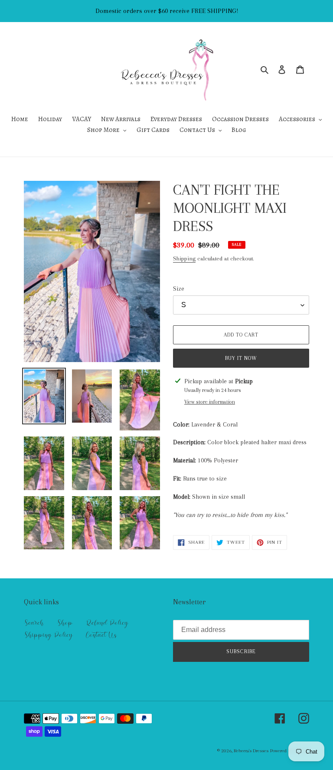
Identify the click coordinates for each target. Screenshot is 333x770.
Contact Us (101, 635)
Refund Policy (107, 623)
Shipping (184, 258)
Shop (65, 623)
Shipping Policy (48, 635)
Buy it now (241, 358)
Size (178, 288)
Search (34, 623)
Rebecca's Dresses (251, 751)
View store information (209, 402)
